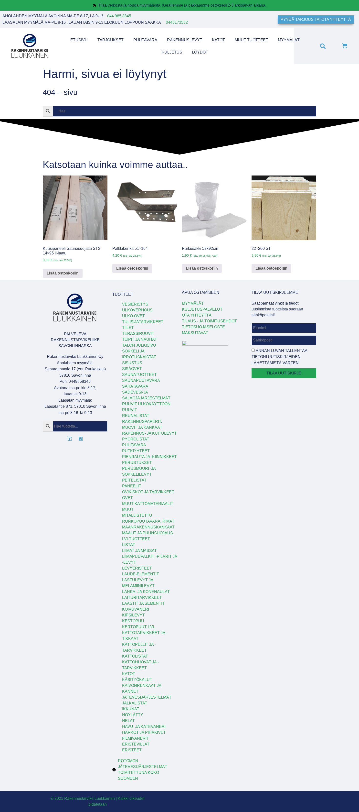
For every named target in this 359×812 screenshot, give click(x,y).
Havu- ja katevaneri (144, 726)
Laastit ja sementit (143, 603)
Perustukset (137, 463)
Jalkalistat (134, 703)
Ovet (127, 498)
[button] (322, 46)
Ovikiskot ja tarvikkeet (148, 492)
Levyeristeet (137, 568)
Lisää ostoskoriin (63, 273)
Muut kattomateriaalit (147, 504)
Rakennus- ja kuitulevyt (149, 433)
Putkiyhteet (136, 451)
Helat (128, 721)
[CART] (344, 46)
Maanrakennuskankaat (148, 527)
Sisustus (132, 363)
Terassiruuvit (138, 333)
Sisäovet (132, 369)
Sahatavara (135, 386)
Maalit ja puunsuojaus (147, 533)
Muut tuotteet (251, 40)
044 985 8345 (119, 16)
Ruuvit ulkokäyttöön (146, 404)
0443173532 (177, 22)
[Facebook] (70, 439)
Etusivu (79, 40)
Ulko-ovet (133, 316)
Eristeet (132, 750)
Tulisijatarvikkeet (142, 322)
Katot (218, 40)
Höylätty (132, 715)
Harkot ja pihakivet (144, 732)
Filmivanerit (135, 738)
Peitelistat (134, 480)
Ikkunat (130, 709)
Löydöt (200, 52)
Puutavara (145, 40)
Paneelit (131, 486)
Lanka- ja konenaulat (146, 592)
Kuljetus (172, 52)
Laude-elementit (140, 574)
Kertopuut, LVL (138, 627)
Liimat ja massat (139, 551)
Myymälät (289, 40)
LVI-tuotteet (136, 539)
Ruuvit (129, 410)
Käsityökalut (137, 680)
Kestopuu (133, 621)
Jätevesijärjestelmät (146, 697)
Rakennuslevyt (184, 40)
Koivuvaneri (135, 609)
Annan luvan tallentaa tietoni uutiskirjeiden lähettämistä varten (279, 357)
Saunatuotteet (139, 375)
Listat (128, 545)
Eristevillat (135, 744)
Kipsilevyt (133, 615)
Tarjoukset (110, 40)
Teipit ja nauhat (139, 339)
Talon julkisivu (139, 345)
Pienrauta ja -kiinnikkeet (149, 457)
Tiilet (128, 328)
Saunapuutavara (141, 380)
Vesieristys (135, 304)
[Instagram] (81, 439)
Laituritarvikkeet (142, 597)
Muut (128, 509)
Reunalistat (135, 416)
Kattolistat (135, 656)
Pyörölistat (135, 439)
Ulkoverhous (137, 310)
